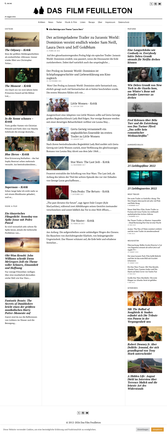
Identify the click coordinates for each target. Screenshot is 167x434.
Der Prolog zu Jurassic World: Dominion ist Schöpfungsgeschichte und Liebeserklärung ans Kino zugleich (78, 74)
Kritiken (41, 22)
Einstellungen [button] (143, 429)
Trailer (59, 22)
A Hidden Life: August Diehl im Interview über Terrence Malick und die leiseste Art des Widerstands (142, 382)
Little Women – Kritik (84, 103)
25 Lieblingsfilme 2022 (142, 165)
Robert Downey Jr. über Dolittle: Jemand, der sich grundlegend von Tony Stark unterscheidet (143, 349)
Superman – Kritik (16, 187)
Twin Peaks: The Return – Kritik (90, 191)
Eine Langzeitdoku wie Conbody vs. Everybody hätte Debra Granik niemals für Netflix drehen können (144, 56)
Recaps (92, 22)
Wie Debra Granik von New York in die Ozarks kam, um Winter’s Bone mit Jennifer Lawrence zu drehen (145, 91)
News (50, 22)
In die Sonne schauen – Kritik (19, 120)
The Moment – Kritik (18, 85)
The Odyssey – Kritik (18, 50)
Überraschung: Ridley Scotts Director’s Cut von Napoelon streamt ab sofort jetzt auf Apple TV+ (145, 247)
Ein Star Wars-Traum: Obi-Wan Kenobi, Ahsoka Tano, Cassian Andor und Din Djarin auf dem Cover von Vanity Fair (143, 269)
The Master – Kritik (82, 220)
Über (100, 22)
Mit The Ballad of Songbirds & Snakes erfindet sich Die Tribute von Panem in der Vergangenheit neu (142, 315)
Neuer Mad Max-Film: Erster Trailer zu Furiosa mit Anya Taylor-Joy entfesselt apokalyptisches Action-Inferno (143, 211)
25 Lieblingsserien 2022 (142, 188)
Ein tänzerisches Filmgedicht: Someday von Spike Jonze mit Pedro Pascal (21, 218)
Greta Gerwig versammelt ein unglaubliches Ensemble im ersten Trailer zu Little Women (91, 132)
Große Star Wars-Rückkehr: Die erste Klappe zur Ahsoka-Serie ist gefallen (142, 279)
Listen (82, 22)
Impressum (110, 22)
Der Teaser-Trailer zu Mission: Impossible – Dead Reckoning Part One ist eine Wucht (144, 221)
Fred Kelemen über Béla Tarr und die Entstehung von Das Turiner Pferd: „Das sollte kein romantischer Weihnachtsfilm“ (143, 128)
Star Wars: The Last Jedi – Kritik (90, 162)
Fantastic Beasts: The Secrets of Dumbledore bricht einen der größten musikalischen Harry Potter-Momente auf (20, 307)
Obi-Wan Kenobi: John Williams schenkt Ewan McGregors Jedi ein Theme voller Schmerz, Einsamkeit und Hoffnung (21, 261)
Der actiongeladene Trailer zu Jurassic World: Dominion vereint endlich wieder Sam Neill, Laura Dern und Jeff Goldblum (83, 42)
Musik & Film (71, 22)
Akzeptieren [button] (157, 429)
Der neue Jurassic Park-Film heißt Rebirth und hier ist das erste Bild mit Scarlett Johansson (144, 258)
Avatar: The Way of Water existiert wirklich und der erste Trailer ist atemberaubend (145, 230)
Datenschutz (123, 22)
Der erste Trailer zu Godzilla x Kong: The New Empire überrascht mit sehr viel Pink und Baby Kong (144, 200)
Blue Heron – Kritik (17, 154)
